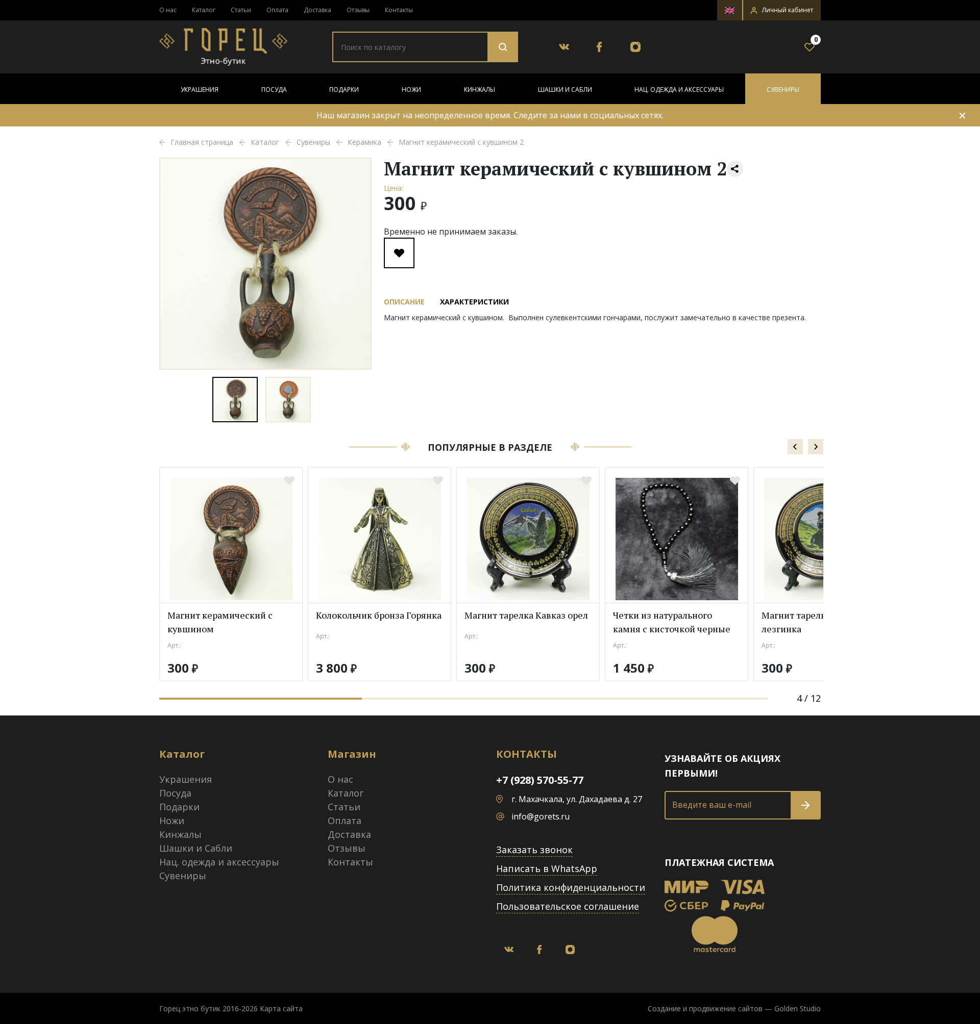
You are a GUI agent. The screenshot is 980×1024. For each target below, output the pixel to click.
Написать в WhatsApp (546, 868)
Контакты (399, 10)
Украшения (199, 89)
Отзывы (358, 10)
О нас (168, 10)
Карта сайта (281, 1008)
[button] (782, 10)
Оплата (277, 10)
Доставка (317, 10)
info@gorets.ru (540, 816)
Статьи (241, 10)
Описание (404, 301)
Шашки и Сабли (565, 89)
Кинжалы (479, 89)
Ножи (411, 89)
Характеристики (474, 301)
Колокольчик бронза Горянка (379, 615)
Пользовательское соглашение (567, 906)
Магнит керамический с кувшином (220, 622)
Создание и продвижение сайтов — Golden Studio (734, 1008)
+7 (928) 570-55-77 (539, 780)
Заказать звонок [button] (534, 849)
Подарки (344, 89)
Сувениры (783, 89)
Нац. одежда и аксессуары (679, 89)
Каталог (203, 10)
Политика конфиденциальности (570, 887)
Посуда (274, 89)
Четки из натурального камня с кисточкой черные (671, 622)
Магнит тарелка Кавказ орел (526, 615)
